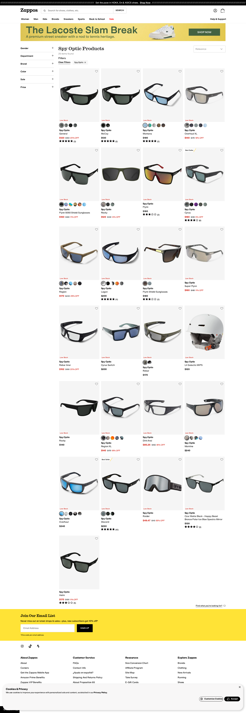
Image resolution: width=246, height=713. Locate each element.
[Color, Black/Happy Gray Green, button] (75, 125)
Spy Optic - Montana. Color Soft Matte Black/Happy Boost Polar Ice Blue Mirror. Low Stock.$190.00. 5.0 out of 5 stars (163, 105)
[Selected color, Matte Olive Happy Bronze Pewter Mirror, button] (187, 125)
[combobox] (77, 10)
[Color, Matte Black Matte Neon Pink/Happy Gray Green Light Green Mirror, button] (66, 204)
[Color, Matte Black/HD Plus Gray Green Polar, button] (112, 204)
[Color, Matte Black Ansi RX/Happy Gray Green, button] (70, 125)
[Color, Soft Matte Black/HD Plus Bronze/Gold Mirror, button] (158, 125)
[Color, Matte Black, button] (70, 513)
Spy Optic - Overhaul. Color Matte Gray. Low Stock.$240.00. (79, 494)
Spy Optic (78, 62)
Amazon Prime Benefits (32, 677)
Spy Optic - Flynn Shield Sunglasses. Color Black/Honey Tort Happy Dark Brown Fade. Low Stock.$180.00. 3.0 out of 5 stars (163, 264)
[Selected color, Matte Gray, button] (61, 513)
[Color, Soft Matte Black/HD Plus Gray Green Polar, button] (108, 125)
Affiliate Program (134, 668)
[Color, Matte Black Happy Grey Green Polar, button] (196, 125)
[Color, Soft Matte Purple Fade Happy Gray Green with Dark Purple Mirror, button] (196, 204)
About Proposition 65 (84, 682)
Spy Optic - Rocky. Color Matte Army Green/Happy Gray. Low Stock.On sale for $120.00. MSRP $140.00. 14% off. (121, 184)
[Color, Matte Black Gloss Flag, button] (121, 283)
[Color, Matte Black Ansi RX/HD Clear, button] (112, 283)
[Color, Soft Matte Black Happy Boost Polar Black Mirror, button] (191, 125)
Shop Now (145, 2)
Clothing (182, 668)
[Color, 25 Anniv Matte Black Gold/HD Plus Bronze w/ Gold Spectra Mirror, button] (75, 204)
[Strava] (38, 646)
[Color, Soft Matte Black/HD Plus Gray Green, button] (108, 204)
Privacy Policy (100, 692)
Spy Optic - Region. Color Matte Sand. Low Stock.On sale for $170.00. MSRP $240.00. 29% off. (79, 264)
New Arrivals (184, 672)
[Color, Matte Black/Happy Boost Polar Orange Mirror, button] (79, 204)
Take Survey (131, 677)
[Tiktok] (30, 646)
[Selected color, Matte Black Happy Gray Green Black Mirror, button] (103, 438)
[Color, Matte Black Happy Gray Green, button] (200, 125)
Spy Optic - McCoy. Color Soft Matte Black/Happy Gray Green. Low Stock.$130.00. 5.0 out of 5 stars (121, 105)
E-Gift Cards (132, 682)
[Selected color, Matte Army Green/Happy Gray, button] (103, 204)
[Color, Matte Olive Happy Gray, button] (200, 204)
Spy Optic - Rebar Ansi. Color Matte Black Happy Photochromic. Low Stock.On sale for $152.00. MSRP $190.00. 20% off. (79, 341)
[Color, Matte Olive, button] (75, 283)
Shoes (181, 682)
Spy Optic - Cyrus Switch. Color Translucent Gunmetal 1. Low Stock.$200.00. (121, 341)
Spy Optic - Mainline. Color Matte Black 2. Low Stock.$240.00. (205, 416)
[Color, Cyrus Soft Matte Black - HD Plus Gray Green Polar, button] (205, 204)
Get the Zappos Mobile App (34, 672)
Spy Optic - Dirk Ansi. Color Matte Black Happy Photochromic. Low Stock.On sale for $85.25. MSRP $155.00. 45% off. (163, 416)
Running (182, 677)
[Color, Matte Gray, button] (70, 283)
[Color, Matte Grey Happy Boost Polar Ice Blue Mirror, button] (205, 125)
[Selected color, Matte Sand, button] (61, 283)
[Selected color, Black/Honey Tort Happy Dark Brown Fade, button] (145, 283)
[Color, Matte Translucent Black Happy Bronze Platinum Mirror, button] (154, 125)
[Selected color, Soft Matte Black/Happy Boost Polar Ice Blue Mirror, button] (145, 125)
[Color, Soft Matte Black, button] (66, 283)
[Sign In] (215, 10)
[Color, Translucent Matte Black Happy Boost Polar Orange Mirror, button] (112, 438)
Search (120, 10)
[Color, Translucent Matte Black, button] (79, 513)
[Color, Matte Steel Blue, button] (66, 513)
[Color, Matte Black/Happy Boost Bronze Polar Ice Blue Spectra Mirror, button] (84, 204)
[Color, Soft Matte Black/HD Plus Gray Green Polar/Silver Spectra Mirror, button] (149, 283)
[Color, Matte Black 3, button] (196, 438)
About (23, 663)
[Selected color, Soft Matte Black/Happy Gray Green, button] (61, 125)
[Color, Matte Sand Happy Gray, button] (117, 438)
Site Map (130, 672)
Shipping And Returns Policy (87, 677)
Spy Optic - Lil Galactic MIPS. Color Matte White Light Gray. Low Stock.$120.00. (205, 341)
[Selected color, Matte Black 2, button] (187, 438)
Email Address (30, 628)
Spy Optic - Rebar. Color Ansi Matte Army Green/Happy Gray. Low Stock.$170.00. (163, 341)
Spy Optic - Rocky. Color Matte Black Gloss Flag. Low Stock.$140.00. (79, 416)
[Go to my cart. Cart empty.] (223, 10)
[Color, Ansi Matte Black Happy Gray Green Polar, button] (149, 362)
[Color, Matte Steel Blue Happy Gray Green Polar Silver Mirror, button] (121, 438)
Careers (24, 668)
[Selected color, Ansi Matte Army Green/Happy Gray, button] (145, 362)
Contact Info (79, 668)
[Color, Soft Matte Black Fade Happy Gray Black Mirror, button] (191, 204)
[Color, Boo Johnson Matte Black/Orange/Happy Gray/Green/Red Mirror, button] (117, 283)
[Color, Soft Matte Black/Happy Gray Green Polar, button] (66, 125)
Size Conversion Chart (136, 663)
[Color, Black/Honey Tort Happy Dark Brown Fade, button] (163, 125)
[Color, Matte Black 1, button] (79, 283)
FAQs (76, 663)
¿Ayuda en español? (83, 672)
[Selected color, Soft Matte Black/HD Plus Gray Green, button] (61, 204)
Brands (181, 663)
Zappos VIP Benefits (31, 682)
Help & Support (218, 19)
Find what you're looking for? (209, 606)
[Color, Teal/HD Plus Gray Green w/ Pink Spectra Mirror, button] (70, 204)
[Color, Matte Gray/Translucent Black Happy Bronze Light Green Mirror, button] (149, 125)
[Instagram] (22, 646)
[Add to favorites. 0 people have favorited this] (96, 71)
